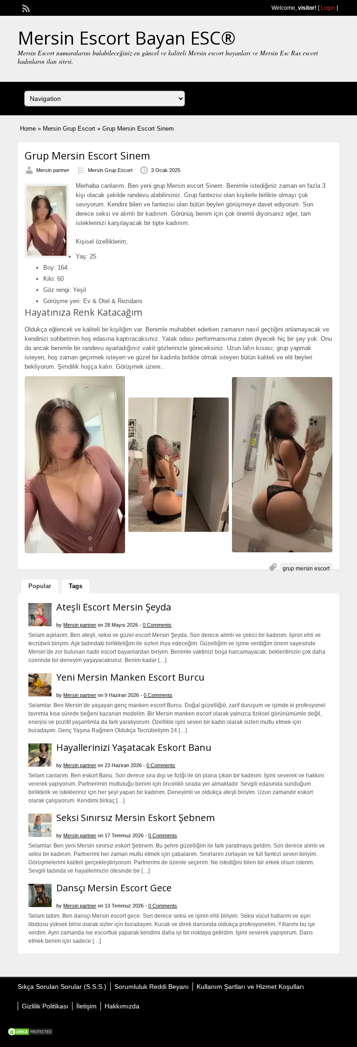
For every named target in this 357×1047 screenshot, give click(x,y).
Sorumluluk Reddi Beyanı (151, 986)
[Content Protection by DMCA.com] (30, 1034)
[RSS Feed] (25, 7)
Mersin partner (52, 170)
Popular (39, 586)
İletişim (86, 1006)
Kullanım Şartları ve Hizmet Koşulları (250, 986)
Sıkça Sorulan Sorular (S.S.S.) (62, 986)
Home (28, 128)
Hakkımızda (122, 1006)
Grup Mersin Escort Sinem (87, 155)
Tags (75, 586)
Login (328, 8)
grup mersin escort (306, 568)
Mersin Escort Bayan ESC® (127, 38)
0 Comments (157, 625)
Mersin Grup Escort (69, 128)
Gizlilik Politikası (45, 1006)
